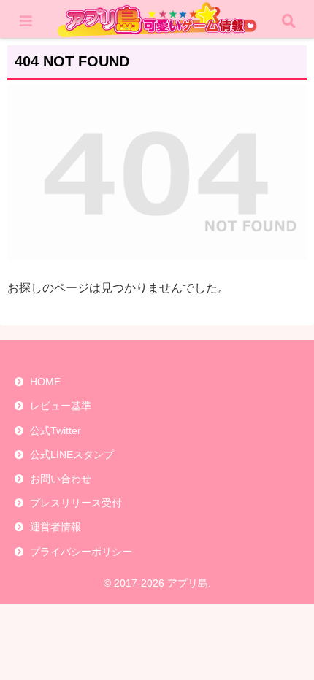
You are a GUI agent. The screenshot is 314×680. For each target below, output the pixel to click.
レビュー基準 (60, 406)
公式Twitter (55, 430)
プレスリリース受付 (76, 503)
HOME (45, 381)
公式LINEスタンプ (72, 454)
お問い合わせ (60, 478)
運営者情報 (55, 527)
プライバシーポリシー (81, 551)
